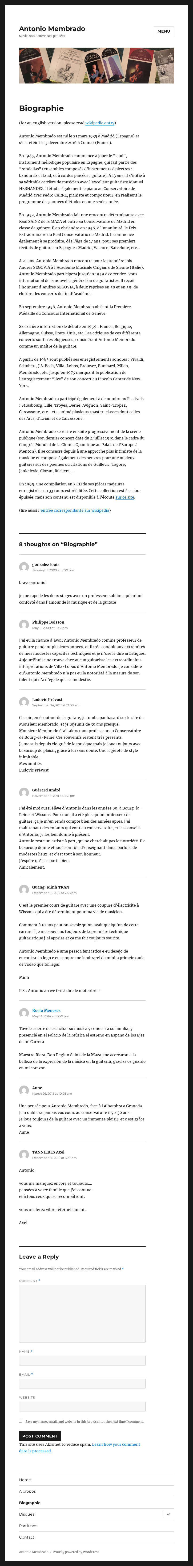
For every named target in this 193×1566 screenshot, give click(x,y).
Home (25, 1480)
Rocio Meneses (46, 1010)
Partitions (28, 1526)
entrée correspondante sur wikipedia (75, 510)
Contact (26, 1537)
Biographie (29, 1503)
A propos (27, 1491)
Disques (26, 1514)
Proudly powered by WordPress (76, 1552)
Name (26, 1352)
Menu (163, 31)
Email (26, 1375)
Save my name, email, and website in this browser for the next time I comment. (84, 1422)
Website (27, 1397)
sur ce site (125, 497)
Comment (29, 1281)
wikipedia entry (99, 123)
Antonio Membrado (52, 29)
